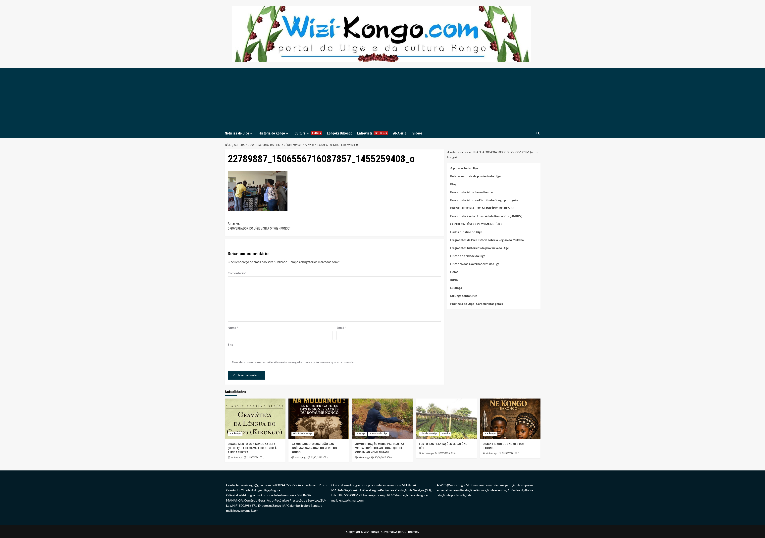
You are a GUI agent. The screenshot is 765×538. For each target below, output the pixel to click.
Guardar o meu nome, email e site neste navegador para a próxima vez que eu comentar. (293, 362)
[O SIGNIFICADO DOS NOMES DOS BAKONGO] (510, 419)
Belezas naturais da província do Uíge (475, 176)
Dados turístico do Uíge (466, 232)
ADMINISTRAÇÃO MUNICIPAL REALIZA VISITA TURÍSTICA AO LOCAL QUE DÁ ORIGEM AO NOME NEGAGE (379, 448)
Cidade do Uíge (429, 433)
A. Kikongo (235, 433)
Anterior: (259, 226)
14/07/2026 (252, 457)
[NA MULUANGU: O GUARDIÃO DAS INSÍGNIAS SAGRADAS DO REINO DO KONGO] (318, 419)
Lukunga (456, 288)
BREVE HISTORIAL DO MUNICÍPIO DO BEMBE (482, 208)
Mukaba (446, 433)
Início (454, 280)
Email (341, 327)
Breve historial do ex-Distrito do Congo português (484, 200)
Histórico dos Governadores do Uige (474, 264)
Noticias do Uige (378, 433)
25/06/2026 (507, 453)
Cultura (307, 133)
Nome (233, 327)
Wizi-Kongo (236, 457)
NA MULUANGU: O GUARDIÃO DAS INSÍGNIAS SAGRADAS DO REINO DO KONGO (314, 448)
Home (454, 272)
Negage (361, 433)
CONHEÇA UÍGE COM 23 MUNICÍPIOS (476, 224)
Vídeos (417, 133)
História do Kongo (272, 133)
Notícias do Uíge (237, 133)
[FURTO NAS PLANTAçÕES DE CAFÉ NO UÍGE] (446, 419)
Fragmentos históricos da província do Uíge (479, 248)
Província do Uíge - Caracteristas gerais (476, 303)
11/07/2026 (316, 457)
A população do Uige (464, 168)
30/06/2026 (380, 457)
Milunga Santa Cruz (463, 295)
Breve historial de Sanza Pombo (471, 192)
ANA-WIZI (400, 133)
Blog (453, 184)
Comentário (237, 273)
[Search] (538, 133)
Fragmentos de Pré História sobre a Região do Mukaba (487, 240)
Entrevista (372, 133)
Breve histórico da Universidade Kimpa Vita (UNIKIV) (486, 216)
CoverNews (389, 531)
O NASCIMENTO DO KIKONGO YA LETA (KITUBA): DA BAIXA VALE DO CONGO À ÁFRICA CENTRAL (252, 448)
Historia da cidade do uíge (467, 256)
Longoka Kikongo (339, 133)
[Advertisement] (382, 98)
